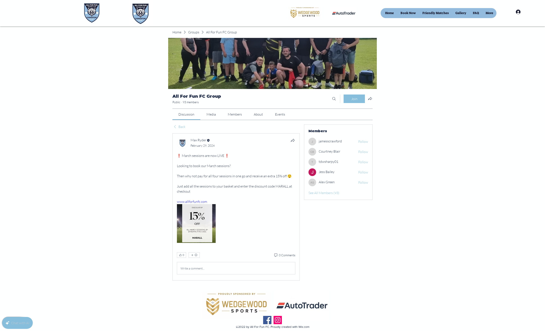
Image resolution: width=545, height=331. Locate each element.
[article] (236, 207)
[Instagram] (278, 320)
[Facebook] (267, 320)
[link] (186, 114)
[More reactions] (194, 255)
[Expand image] (196, 223)
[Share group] (370, 98)
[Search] (334, 99)
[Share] (292, 140)
